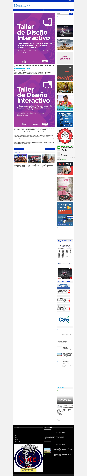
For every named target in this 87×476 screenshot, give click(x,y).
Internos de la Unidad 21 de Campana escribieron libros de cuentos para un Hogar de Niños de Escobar (19, 149)
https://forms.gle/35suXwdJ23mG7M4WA (46, 145)
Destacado (59, 10)
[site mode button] (70, 10)
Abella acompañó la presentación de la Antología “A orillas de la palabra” (67, 362)
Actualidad (22, 10)
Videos (64, 10)
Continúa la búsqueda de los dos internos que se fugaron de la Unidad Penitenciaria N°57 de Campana (67, 355)
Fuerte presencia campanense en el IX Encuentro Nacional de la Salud (34, 165)
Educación (27, 68)
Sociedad (41, 10)
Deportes (36, 10)
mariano (24, 70)
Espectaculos (50, 10)
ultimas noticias (17, 441)
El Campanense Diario (22, 5)
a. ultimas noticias (17, 68)
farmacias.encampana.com (63, 159)
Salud (55, 10)
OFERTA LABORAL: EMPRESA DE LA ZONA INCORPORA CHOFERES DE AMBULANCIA (59, 412)
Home (18, 10)
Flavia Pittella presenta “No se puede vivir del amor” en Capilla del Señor (67, 347)
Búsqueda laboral (64, 410)
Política (45, 10)
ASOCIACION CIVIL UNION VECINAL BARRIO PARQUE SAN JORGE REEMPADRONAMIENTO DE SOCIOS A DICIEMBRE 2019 (63, 340)
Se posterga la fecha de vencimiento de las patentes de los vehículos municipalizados (48, 165)
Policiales (26, 10)
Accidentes (32, 10)
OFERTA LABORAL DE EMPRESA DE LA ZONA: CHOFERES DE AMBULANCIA (64, 399)
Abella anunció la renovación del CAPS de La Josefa (50, 149)
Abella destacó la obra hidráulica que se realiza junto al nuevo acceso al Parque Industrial (66, 331)
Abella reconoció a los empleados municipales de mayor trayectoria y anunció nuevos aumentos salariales (20, 165)
